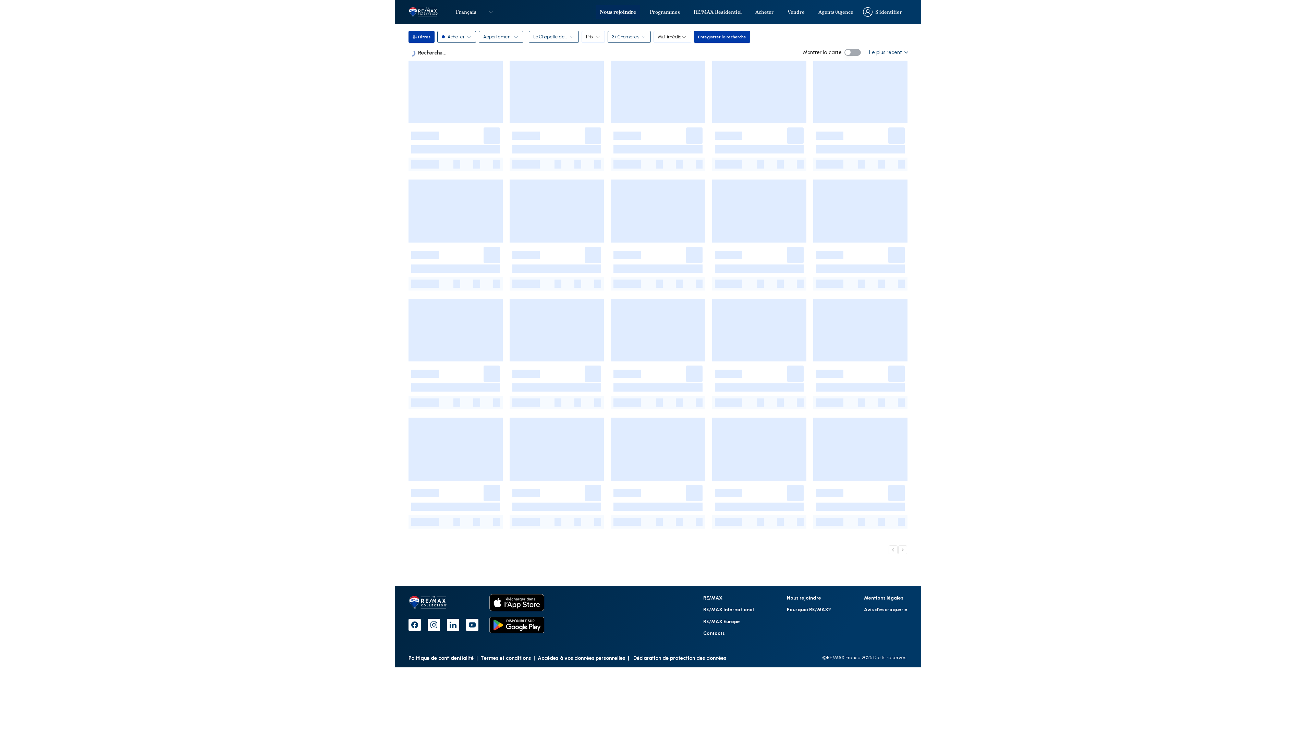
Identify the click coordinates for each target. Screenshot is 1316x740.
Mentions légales (883, 597)
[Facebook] (415, 625)
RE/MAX (712, 597)
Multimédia (669, 36)
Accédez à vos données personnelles (581, 657)
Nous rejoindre (618, 12)
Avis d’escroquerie (885, 609)
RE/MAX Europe (721, 621)
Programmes (665, 12)
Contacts (714, 633)
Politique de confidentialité (441, 657)
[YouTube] (472, 625)
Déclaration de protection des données (679, 657)
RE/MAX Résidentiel (718, 12)
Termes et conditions (505, 657)
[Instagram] (434, 625)
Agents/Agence (835, 12)
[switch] (852, 52)
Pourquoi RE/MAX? (809, 609)
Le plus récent (885, 52)
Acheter (764, 12)
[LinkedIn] (453, 625)
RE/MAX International (728, 609)
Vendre (796, 12)
